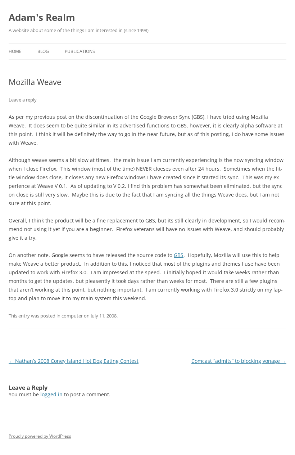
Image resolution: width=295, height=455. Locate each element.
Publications (80, 51)
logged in (51, 394)
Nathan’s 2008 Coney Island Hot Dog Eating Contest (74, 360)
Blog (43, 51)
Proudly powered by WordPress (40, 436)
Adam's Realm (42, 17)
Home (15, 51)
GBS (178, 255)
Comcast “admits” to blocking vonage (238, 360)
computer (72, 315)
